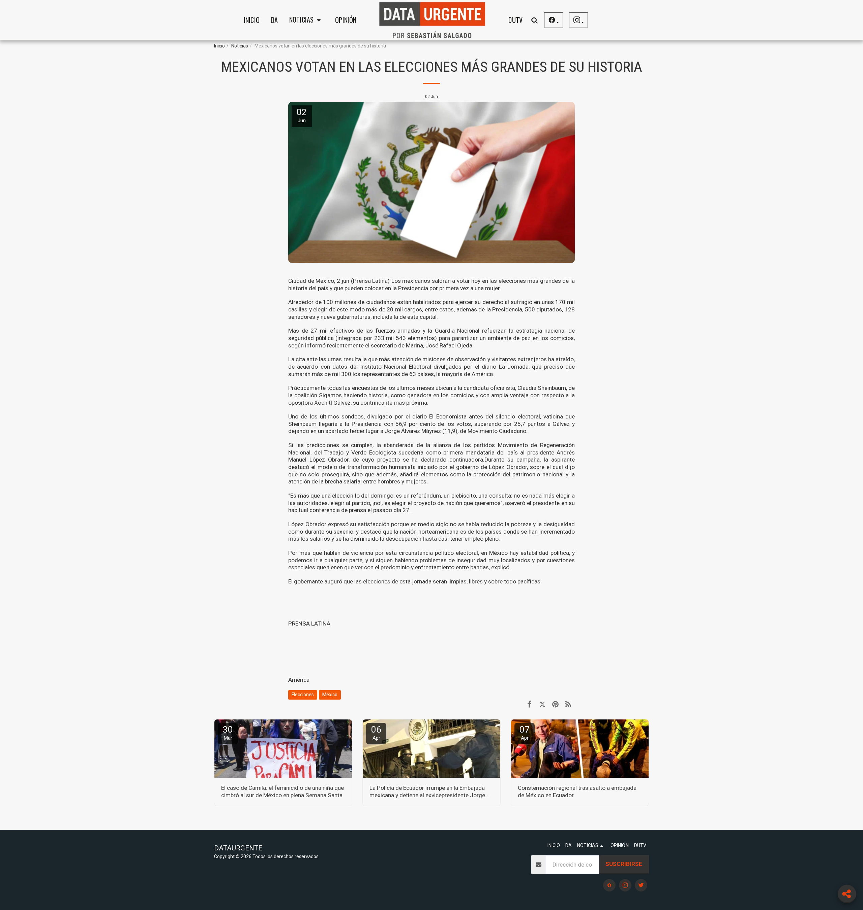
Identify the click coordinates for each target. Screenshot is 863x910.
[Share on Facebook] (529, 704)
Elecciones (303, 694)
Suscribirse (623, 864)
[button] (306, 20)
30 (228, 732)
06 (376, 732)
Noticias (239, 45)
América (298, 679)
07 (524, 732)
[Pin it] (555, 704)
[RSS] (568, 704)
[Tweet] (542, 704)
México (329, 694)
